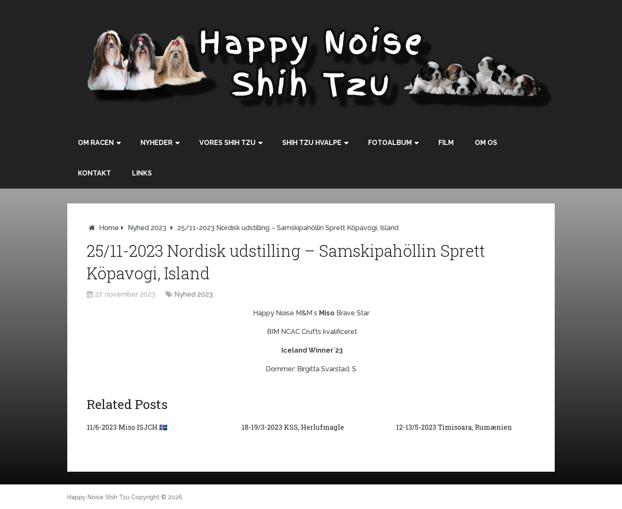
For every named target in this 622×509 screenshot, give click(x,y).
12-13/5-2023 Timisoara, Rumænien (454, 427)
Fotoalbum (390, 143)
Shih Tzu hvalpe (311, 143)
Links (142, 173)
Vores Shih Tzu (227, 143)
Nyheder (156, 143)
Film (446, 143)
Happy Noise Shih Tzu (98, 497)
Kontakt (94, 173)
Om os (486, 143)
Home (109, 228)
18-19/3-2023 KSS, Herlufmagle (293, 427)
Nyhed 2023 (147, 228)
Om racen (96, 143)
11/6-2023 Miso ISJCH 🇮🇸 (127, 427)
